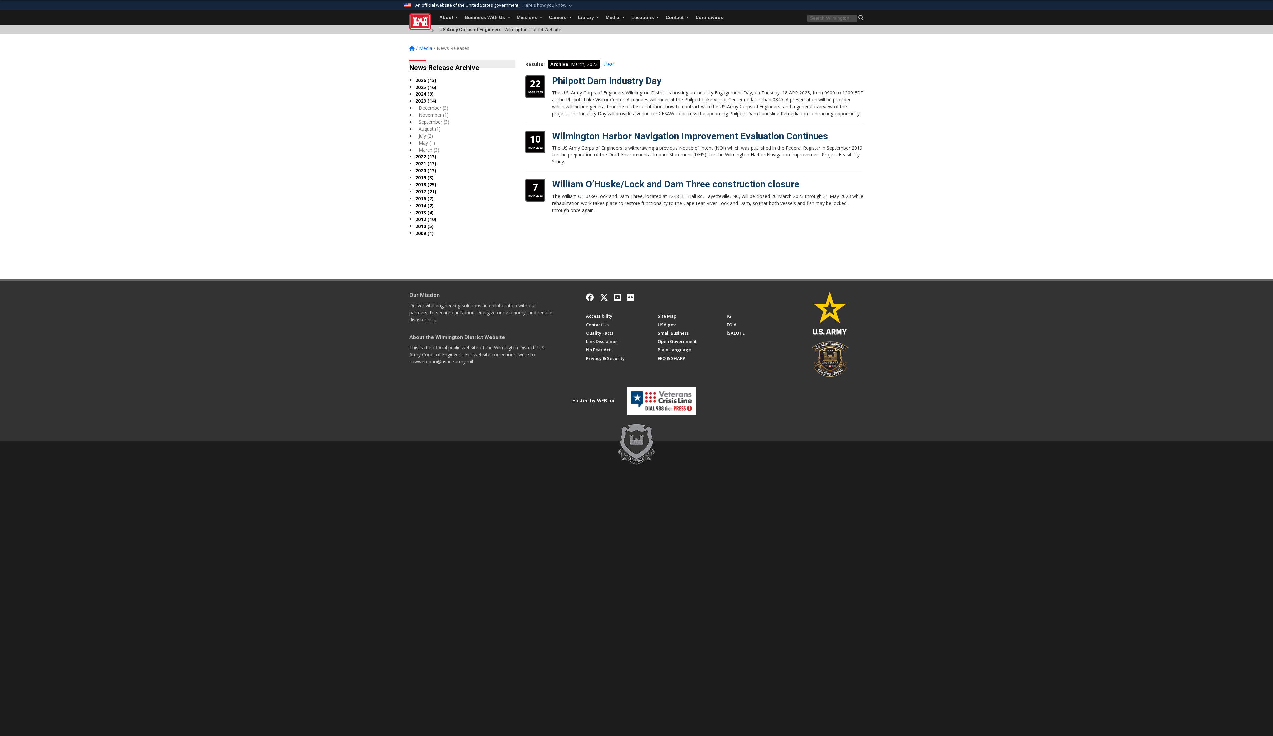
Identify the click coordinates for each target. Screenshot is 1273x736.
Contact (675, 17)
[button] (548, 5)
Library (586, 17)
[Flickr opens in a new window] (630, 297)
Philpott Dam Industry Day (606, 80)
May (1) (427, 143)
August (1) (430, 129)
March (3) (429, 150)
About (447, 17)
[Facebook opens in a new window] (590, 297)
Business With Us (485, 17)
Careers (558, 17)
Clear (608, 64)
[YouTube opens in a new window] (617, 297)
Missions (528, 17)
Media (613, 17)
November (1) (434, 115)
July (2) (426, 136)
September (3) (434, 122)
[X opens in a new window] (604, 297)
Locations (643, 17)
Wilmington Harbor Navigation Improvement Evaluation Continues (690, 136)
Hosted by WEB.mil (594, 401)
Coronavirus (709, 17)
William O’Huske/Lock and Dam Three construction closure (675, 184)
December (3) (433, 108)
